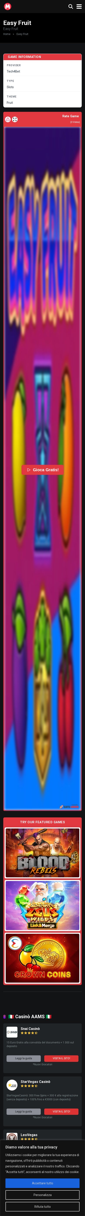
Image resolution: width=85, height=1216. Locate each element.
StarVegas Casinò (35, 1082)
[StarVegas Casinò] (12, 1089)
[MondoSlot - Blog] (7, 6)
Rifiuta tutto (42, 1206)
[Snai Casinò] (12, 1036)
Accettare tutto (42, 1183)
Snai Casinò (30, 1029)
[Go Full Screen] (15, 119)
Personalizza (43, 1195)
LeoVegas (29, 1135)
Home (6, 34)
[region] (42, 1178)
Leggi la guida (23, 1058)
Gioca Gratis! (45, 470)
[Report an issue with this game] (8, 119)
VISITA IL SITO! (61, 1058)
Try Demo (42, 853)
